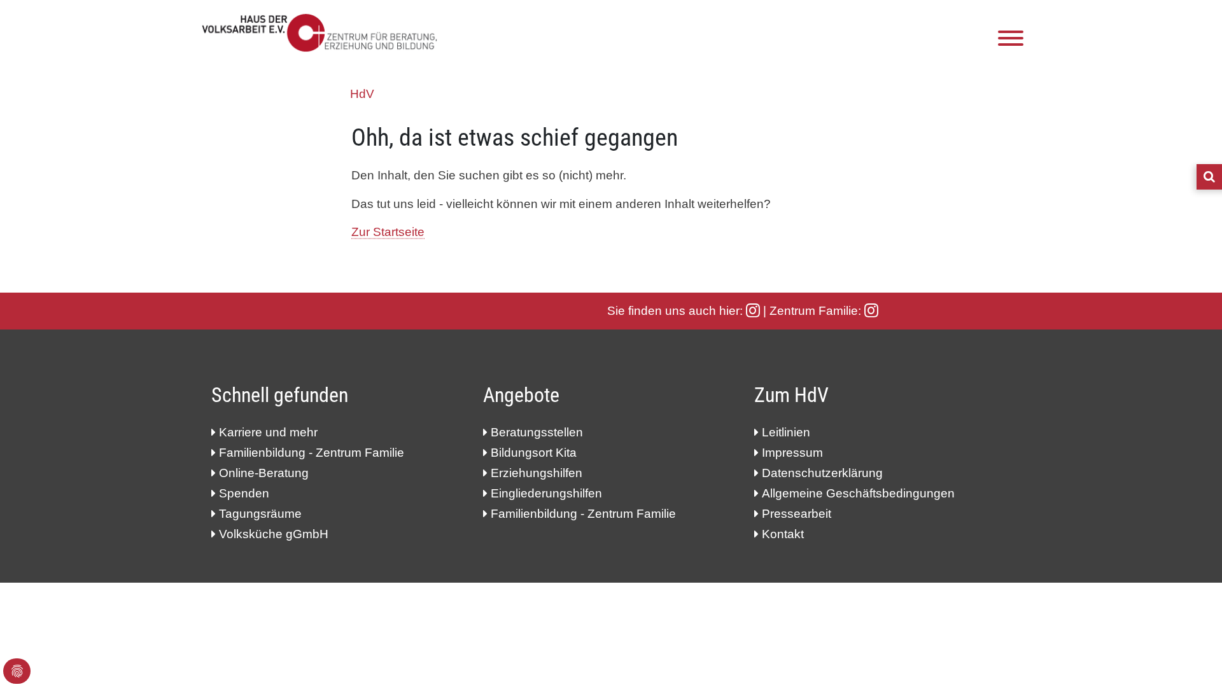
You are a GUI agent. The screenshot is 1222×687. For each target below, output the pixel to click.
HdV (362, 94)
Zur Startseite (388, 232)
